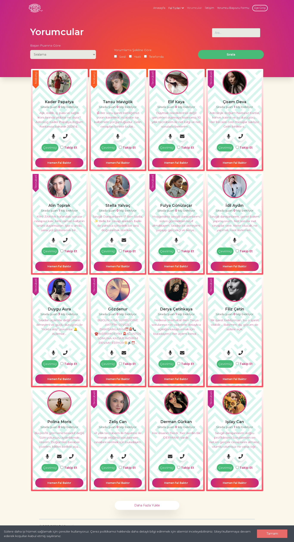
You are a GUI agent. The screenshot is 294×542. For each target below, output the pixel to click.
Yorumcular (194, 7)
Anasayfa (159, 7)
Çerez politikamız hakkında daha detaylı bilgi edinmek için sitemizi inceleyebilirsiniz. (151, 531)
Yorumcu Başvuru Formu (233, 7)
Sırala (231, 54)
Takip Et (70, 148)
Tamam (272, 534)
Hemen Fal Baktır (59, 162)
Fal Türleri (175, 8)
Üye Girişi (260, 7)
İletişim (209, 7)
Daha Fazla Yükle (147, 505)
